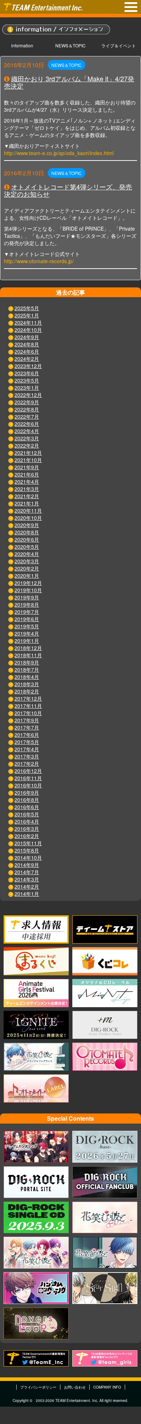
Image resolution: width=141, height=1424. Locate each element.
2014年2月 (26, 886)
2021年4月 (26, 481)
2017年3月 (26, 756)
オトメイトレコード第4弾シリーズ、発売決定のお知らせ (68, 190)
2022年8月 (26, 409)
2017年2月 (26, 763)
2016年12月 (28, 770)
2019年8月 (26, 604)
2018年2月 (26, 691)
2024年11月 (28, 322)
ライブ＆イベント (118, 45)
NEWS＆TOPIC (70, 45)
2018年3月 (26, 684)
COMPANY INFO (107, 1387)
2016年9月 (26, 792)
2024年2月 (26, 358)
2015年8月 (26, 850)
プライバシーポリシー (38, 1387)
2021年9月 (26, 467)
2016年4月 (26, 821)
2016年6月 (26, 807)
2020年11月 (28, 510)
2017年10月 (28, 713)
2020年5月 (26, 546)
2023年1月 (26, 387)
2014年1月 (26, 893)
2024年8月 (26, 344)
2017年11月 (28, 705)
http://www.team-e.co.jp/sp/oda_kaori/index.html (59, 153)
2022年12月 (28, 394)
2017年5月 (26, 741)
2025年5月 (26, 308)
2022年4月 (26, 431)
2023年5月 (26, 380)
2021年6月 (26, 474)
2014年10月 (28, 857)
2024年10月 (28, 329)
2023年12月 (28, 365)
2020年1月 (26, 575)
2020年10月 (28, 517)
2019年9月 (26, 597)
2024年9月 (26, 337)
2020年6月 (26, 539)
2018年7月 (26, 669)
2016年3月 (26, 828)
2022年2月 (26, 445)
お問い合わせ (75, 1387)
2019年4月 (26, 633)
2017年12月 (28, 698)
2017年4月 (26, 749)
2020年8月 (26, 532)
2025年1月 (26, 315)
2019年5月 (26, 626)
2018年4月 (26, 676)
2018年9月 (26, 662)
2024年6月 (26, 351)
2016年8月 (26, 799)
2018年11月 (28, 655)
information (22, 45)
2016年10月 (28, 785)
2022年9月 (26, 402)
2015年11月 (28, 843)
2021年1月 (26, 503)
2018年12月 (28, 647)
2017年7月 (26, 727)
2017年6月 (26, 734)
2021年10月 (28, 459)
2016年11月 (28, 778)
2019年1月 (26, 640)
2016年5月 (26, 814)
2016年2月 (26, 835)
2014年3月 (26, 879)
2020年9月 (26, 525)
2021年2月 (26, 496)
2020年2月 (26, 568)
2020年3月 (26, 561)
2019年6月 (26, 619)
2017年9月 (26, 720)
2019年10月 (28, 590)
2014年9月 (26, 864)
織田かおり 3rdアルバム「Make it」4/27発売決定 (69, 82)
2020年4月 (26, 553)
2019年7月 (26, 611)
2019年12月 (28, 582)
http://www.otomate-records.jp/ (39, 261)
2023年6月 (26, 373)
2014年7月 (26, 872)
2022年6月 (26, 423)
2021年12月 (28, 452)
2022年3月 (26, 438)
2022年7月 (26, 416)
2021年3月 (26, 488)
